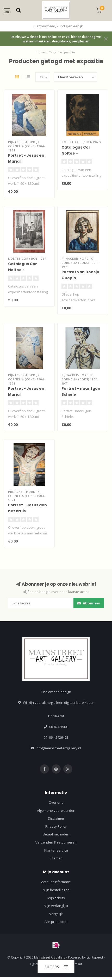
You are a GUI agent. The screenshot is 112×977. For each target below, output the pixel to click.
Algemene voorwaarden (56, 810)
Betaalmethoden (56, 834)
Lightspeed (94, 957)
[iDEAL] (56, 945)
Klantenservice (56, 850)
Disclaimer (56, 818)
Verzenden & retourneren (56, 842)
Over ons (56, 802)
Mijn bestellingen (56, 889)
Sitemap (56, 858)
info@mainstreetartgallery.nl (58, 748)
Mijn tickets (56, 898)
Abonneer (91, 603)
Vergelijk (56, 913)
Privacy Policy (56, 826)
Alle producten (56, 921)
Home (40, 52)
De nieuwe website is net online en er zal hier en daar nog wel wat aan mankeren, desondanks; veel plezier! (56, 39)
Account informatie (56, 881)
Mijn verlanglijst (56, 905)
